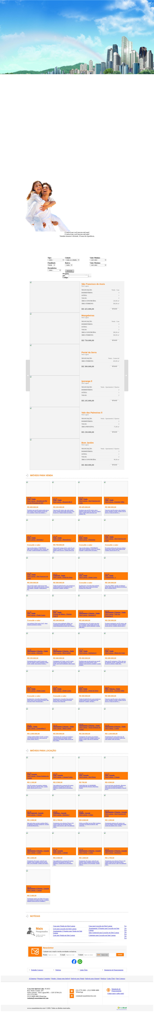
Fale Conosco (120, 978)
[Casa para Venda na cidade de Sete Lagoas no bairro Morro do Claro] (116, 647)
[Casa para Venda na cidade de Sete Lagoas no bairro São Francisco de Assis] (55, 312)
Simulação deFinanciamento (116, 990)
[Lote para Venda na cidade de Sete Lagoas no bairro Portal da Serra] (90, 685)
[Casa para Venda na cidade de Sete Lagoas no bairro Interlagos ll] (90, 647)
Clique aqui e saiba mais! (115, 993)
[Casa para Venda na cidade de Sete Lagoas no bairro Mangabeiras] (55, 343)
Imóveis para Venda (77, 978)
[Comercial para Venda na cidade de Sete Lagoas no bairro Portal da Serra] (55, 375)
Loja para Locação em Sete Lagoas (64, 929)
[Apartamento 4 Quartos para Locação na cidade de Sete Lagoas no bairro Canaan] (38, 885)
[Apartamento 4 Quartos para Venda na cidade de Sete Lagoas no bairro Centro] (116, 723)
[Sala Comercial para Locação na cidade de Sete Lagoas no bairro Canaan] (38, 809)
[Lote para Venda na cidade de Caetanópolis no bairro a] (116, 572)
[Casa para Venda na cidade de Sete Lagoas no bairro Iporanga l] (38, 534)
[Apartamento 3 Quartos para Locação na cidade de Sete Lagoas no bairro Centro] (38, 847)
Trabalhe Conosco (37, 970)
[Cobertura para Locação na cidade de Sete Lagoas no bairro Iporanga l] (64, 809)
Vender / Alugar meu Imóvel (60, 978)
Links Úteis (83, 970)
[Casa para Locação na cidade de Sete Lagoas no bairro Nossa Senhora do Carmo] (38, 771)
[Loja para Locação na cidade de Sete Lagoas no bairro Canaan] (116, 771)
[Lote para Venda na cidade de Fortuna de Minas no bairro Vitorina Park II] (64, 609)
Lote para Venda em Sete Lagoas (64, 935)
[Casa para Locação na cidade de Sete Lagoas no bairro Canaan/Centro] (64, 771)
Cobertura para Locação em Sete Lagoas (102, 935)
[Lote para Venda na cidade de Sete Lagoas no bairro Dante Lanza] (90, 572)
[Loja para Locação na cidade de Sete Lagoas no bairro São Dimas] (90, 771)
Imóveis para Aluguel (92, 978)
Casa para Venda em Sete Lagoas (64, 926)
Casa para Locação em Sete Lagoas (100, 926)
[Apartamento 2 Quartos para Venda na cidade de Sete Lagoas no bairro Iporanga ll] (55, 406)
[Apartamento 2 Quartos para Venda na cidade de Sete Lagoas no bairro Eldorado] (38, 647)
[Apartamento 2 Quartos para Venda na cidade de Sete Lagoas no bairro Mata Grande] (64, 723)
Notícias (58, 970)
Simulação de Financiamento (113, 970)
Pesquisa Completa (43, 978)
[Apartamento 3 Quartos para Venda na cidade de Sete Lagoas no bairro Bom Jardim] (55, 469)
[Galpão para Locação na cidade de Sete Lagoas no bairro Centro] (90, 809)
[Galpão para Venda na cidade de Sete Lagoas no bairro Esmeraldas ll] (38, 723)
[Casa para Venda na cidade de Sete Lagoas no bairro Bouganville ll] (64, 496)
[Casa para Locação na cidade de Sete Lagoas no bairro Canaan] (64, 847)
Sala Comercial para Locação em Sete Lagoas (104, 933)
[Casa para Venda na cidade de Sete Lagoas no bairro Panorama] (90, 534)
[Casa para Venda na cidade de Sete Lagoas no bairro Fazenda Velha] (116, 496)
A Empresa (32, 978)
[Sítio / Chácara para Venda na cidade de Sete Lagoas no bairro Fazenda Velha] (116, 685)
